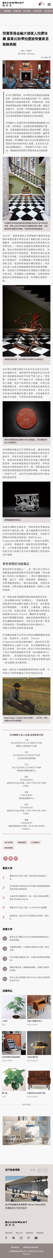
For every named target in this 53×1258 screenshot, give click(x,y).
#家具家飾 (9, 848)
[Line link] (13, 1238)
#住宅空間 (9, 842)
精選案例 (7, 11)
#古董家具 (35, 842)
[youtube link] (36, 1238)
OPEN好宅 (37, 11)
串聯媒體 (39, 1233)
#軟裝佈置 (22, 842)
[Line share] (10, 858)
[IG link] (21, 1238)
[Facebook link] (6, 1238)
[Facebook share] (5, 858)
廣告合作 (19, 1233)
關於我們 (8, 1233)
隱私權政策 (15, 1247)
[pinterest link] (28, 1238)
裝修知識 (17, 11)
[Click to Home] (13, 4)
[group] (26, 1191)
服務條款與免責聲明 (30, 1247)
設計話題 (27, 11)
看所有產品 (26, 1105)
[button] (39, 1170)
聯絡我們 (29, 1233)
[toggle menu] (49, 4)
